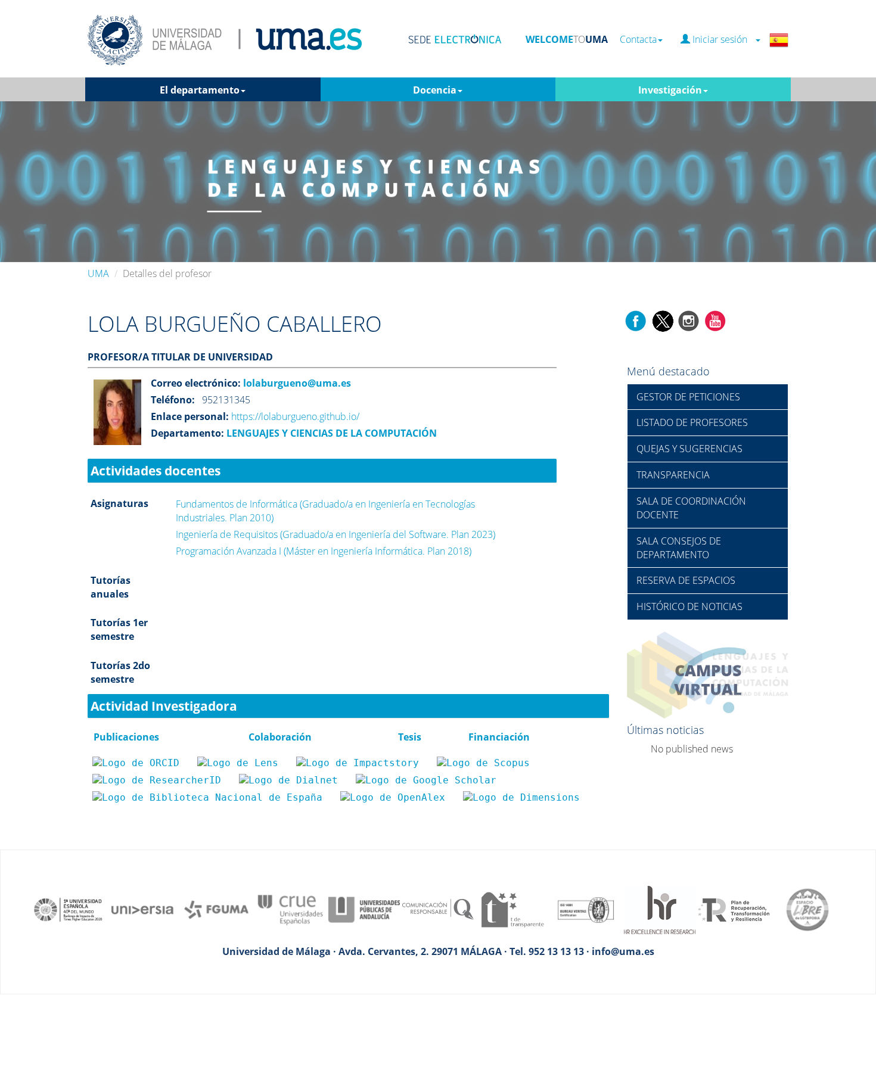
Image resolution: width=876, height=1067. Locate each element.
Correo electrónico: (196, 383)
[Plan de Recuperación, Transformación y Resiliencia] (733, 908)
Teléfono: (173, 399)
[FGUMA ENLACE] (216, 908)
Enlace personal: (190, 416)
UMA (98, 273)
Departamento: (187, 433)
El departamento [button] (200, 90)
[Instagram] (689, 319)
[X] (662, 319)
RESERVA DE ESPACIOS (685, 580)
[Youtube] (715, 319)
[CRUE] (290, 908)
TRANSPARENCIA (673, 474)
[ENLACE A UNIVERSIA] (142, 908)
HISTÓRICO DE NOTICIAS (689, 606)
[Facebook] (636, 319)
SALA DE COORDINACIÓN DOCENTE (691, 507)
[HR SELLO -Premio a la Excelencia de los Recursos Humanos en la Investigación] (659, 908)
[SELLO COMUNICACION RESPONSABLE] (438, 908)
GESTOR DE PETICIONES (688, 396)
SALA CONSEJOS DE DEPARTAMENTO (678, 547)
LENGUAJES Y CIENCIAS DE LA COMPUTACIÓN (330, 433)
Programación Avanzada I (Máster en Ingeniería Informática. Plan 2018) (323, 551)
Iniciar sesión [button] (722, 39)
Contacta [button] (638, 39)
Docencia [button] (434, 90)
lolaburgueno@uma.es (296, 383)
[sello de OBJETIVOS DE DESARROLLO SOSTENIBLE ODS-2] (68, 908)
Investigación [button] (670, 90)
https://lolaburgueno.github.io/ (295, 416)
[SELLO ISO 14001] (586, 908)
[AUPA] (364, 908)
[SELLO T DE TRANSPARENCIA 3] (512, 908)
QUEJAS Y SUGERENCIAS (689, 448)
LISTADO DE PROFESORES (692, 422)
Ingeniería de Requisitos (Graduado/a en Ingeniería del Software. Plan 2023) (335, 534)
